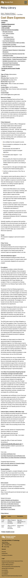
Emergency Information (7, 555)
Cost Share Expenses (9, 39)
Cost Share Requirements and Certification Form (13, 455)
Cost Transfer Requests (9, 41)
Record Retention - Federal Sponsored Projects (14, 59)
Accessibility (5, 570)
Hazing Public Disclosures (8, 568)
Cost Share (20, 14)
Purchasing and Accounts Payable (10, 68)
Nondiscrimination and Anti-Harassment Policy (12, 561)
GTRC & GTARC (5, 28)
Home (2, 13)
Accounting (4, 20)
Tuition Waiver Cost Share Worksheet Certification (13, 457)
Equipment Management (8, 24)
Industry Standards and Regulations (10, 500)
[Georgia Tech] (8, 536)
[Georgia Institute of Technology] (7, 2)
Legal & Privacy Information (8, 562)
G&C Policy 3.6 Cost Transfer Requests (11, 502)
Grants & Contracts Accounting (8, 14)
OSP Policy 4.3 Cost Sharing (8, 509)
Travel (3, 70)
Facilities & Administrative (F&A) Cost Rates (14, 42)
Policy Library (8, 7)
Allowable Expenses (8, 31)
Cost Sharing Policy (9, 37)
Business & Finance (10, 13)
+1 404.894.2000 (7, 544)
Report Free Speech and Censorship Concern (12, 575)
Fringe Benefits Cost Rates (9, 44)
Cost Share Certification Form (8, 454)
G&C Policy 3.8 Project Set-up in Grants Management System (10, 506)
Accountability (5, 572)
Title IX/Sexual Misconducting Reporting (11, 566)
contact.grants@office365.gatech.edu (11, 444)
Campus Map (6, 546)
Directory (4, 551)
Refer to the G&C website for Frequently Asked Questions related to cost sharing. (12, 464)
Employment (4, 553)
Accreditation (5, 573)
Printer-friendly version (7, 531)
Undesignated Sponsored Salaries (11, 64)
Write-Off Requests (7, 66)
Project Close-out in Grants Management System (15, 57)
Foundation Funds (6, 26)
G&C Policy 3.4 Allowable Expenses (10, 503)
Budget (3, 22)
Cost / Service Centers (8, 33)
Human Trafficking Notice (7, 564)
